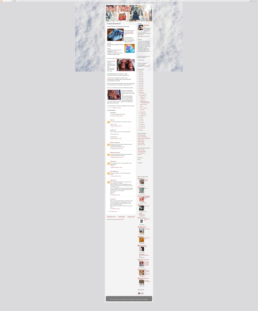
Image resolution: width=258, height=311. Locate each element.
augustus (142, 115)
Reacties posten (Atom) (119, 219)
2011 (140, 86)
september (142, 113)
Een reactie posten (113, 211)
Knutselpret (142, 187)
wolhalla (139, 154)
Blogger (146, 299)
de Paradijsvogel (141, 152)
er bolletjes (131, 32)
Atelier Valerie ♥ (142, 218)
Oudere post (131, 216)
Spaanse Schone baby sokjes (144, 138)
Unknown (112, 161)
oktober (142, 112)
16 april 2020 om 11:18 (115, 194)
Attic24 (140, 213)
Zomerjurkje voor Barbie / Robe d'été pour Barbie (146, 263)
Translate (148, 66)
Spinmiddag (146, 206)
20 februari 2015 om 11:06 (116, 138)
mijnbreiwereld (142, 269)
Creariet (141, 204)
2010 (140, 88)
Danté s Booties (141, 141)
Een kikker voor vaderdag (147, 281)
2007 (140, 130)
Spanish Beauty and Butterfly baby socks (145, 102)
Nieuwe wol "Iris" (143, 104)
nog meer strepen (146, 180)
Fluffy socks (142, 99)
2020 (140, 71)
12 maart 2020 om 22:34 (115, 176)
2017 (140, 76)
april (141, 122)
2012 (140, 85)
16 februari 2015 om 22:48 (116, 125)
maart (141, 124)
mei (141, 120)
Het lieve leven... (143, 245)
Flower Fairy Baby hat (142, 136)
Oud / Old (142, 109)
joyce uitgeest (113, 171)
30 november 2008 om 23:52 (116, 115)
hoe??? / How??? (144, 108)
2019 (140, 72)
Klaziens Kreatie (141, 149)
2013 (140, 83)
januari (141, 127)
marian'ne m (142, 178)
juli (141, 117)
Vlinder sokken (141, 139)
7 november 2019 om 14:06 (116, 167)
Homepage (121, 216)
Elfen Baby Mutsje (141, 135)
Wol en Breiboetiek (142, 151)
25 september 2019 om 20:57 (116, 157)
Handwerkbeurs (110, 79)
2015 (140, 79)
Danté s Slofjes (141, 143)
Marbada (147, 25)
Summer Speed (142, 214)
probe (127, 32)
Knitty (139, 159)
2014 (140, 81)
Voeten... (146, 246)
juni (141, 119)
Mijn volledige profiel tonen (143, 36)
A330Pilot (132, 299)
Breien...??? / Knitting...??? (143, 98)
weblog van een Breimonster (142, 227)
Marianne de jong (114, 142)
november (142, 95)
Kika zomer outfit (141, 144)
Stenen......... (146, 188)
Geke (111, 120)
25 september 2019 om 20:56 (116, 148)
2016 (140, 78)
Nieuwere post (111, 216)
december (142, 93)
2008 (140, 92)
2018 (140, 74)
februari (142, 126)
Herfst (141, 106)
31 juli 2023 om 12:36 (114, 208)
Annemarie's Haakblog (144, 196)
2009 (140, 90)
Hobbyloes (141, 236)
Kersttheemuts (147, 228)
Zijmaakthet (142, 254)
